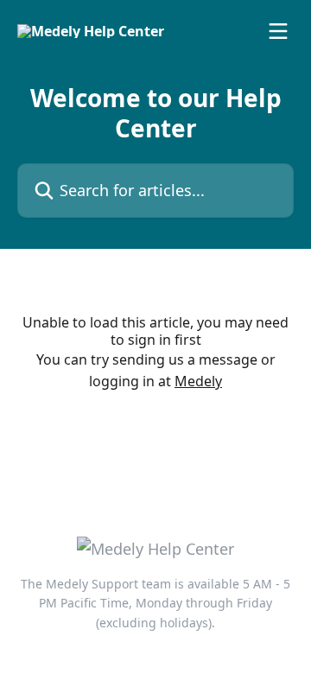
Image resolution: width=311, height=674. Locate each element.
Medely (198, 381)
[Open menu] (278, 31)
